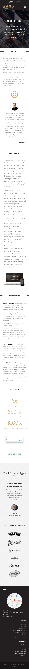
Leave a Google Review (20, 651)
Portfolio (23, 647)
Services (24, 649)
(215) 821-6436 (8, 616)
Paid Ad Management (20, 633)
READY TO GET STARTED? (14, 454)
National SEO (22, 624)
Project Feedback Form (20, 653)
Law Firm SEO (22, 628)
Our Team (23, 645)
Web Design (23, 635)
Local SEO (23, 626)
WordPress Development (19, 637)
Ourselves (13, 664)
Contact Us (23, 655)
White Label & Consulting (19, 630)
